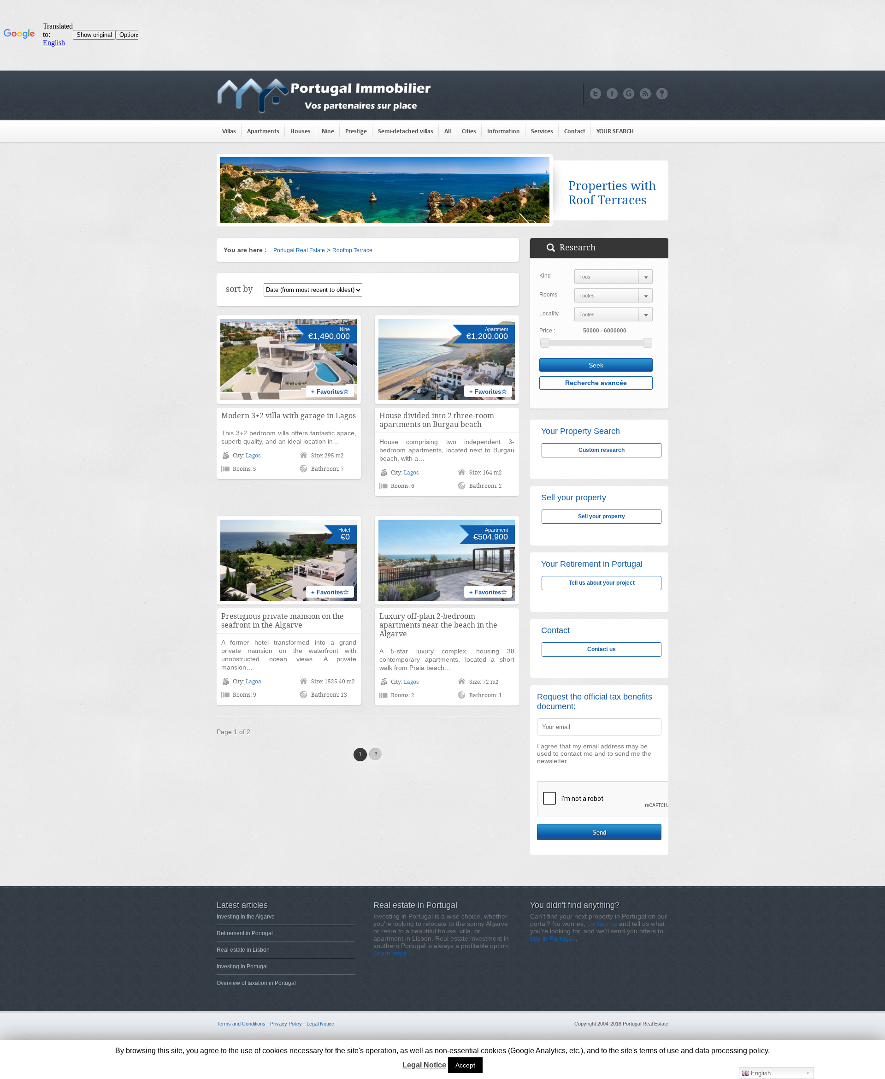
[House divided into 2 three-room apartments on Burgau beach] (446, 359)
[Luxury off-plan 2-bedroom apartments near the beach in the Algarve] (446, 560)
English (760, 1073)
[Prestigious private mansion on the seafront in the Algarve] (288, 560)
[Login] (662, 94)
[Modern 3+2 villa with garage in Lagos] (288, 359)
